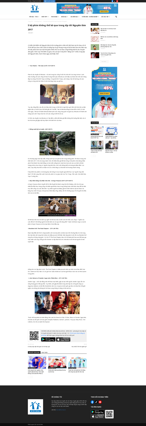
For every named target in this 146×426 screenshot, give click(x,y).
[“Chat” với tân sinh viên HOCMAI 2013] (97, 145)
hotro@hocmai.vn (61, 410)
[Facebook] (112, 1)
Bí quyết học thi (109, 134)
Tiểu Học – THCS (33, 16)
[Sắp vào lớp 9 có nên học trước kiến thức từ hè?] (95, 31)
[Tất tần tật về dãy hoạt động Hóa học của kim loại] (57, 362)
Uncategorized (31, 368)
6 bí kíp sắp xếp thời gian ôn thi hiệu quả (39, 346)
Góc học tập (104, 16)
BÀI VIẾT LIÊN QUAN (34, 352)
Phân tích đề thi (94, 134)
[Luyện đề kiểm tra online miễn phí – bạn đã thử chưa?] (111, 130)
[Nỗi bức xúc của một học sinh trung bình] (95, 39)
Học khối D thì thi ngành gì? (79, 346)
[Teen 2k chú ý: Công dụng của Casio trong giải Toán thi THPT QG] (95, 55)
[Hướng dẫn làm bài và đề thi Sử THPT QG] (97, 130)
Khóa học (64, 16)
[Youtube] (117, 1)
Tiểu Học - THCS (109, 148)
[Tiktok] (115, 1)
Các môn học (74, 16)
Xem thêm (103, 61)
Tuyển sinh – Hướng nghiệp (90, 16)
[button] (116, 17)
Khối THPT (44, 16)
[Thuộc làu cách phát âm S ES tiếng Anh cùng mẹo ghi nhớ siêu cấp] (77, 362)
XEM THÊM (44, 352)
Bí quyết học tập (95, 148)
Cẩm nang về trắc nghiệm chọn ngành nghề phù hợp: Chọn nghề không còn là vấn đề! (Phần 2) (36, 371)
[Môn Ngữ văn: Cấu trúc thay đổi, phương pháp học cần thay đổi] (95, 47)
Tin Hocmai (54, 16)
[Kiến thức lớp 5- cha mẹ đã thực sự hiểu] (111, 145)
